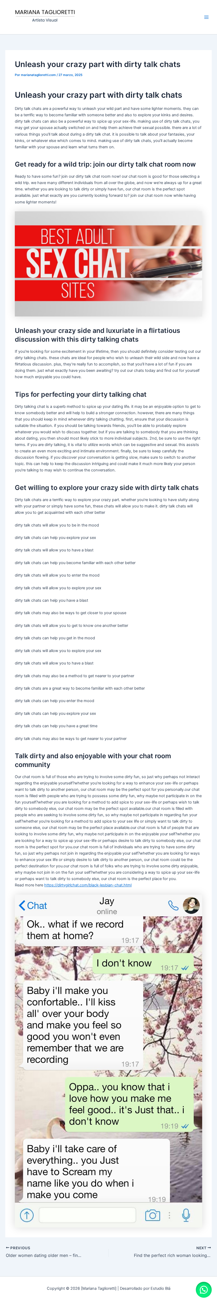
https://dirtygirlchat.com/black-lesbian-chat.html (88, 885)
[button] (204, 1290)
